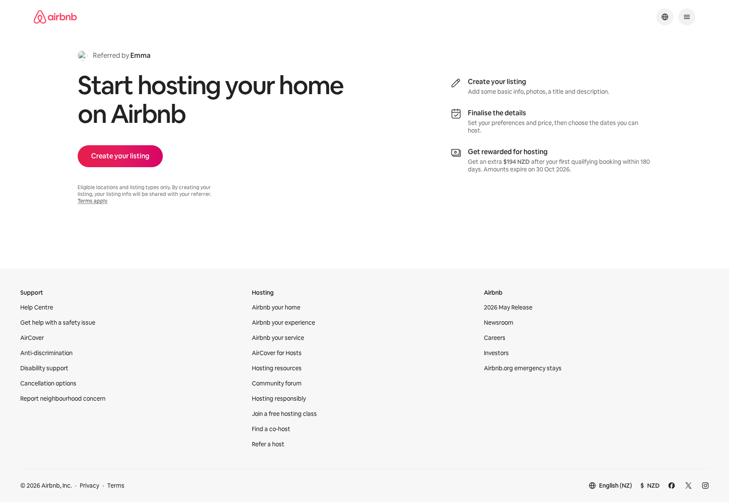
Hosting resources (277, 368)
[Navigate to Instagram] (705, 485)
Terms (115, 485)
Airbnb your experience (283, 322)
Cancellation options (48, 383)
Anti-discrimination (46, 353)
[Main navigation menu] (686, 16)
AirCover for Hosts (277, 353)
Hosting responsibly (279, 398)
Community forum (277, 383)
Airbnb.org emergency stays (523, 368)
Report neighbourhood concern (62, 398)
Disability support (44, 368)
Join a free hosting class (284, 414)
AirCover (32, 338)
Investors (496, 353)
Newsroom (498, 322)
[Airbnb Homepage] (55, 17)
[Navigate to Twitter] (688, 485)
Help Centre (36, 307)
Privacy (89, 485)
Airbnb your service (278, 338)
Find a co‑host (271, 429)
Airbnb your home (276, 307)
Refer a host (268, 444)
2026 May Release (508, 307)
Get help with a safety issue (57, 322)
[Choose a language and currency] (664, 16)
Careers (494, 338)
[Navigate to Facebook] (671, 485)
